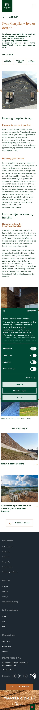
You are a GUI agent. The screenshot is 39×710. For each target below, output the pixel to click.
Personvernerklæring (10, 602)
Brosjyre (5, 597)
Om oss (6, 580)
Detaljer (28, 378)
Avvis (19, 397)
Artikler (5, 592)
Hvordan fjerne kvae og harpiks (20, 61)
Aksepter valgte (19, 391)
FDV (3, 621)
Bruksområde (7, 567)
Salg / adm (6, 641)
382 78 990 (10, 670)
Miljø (4, 616)
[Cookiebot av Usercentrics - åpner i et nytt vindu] (28, 311)
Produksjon (6, 646)
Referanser (6, 557)
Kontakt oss (8, 635)
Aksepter (19, 384)
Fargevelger (6, 562)
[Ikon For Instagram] (20, 676)
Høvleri (5, 651)
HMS (4, 626)
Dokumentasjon (10, 610)
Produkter (6, 552)
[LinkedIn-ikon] (25, 676)
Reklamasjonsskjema (10, 572)
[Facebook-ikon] (14, 676)
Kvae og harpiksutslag (7, 61)
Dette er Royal (7, 547)
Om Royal (7, 540)
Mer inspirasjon (31, 61)
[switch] (33, 355)
